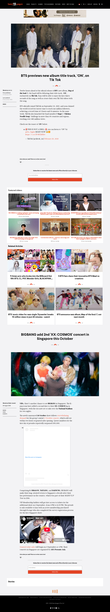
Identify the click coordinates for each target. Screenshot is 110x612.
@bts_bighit (30, 132)
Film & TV (34, 4)
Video (63, 4)
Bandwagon (15, 4)
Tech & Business (49, 4)
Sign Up (90, 4)
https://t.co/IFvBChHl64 (35, 134)
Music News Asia (72, 597)
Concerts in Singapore (60, 597)
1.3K (58, 344)
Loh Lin (10, 90)
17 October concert (51, 418)
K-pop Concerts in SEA (45, 597)
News (28, 4)
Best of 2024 (70, 4)
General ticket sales (27, 547)
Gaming (40, 4)
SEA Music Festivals (55, 599)
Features (57, 4)
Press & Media (34, 597)
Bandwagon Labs (24, 597)
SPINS (28, 284)
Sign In (95, 4)
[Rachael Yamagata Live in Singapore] (55, 17)
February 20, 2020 (51, 139)
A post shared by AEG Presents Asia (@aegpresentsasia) (46, 484)
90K (34, 284)
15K (82, 284)
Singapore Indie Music (85, 597)
